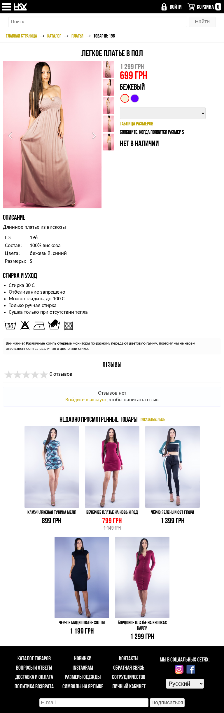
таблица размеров (136, 123)
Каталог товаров (34, 658)
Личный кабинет (129, 686)
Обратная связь (128, 667)
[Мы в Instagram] (179, 669)
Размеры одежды (83, 677)
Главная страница (21, 35)
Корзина (208, 6)
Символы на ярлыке (82, 686)
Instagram (83, 667)
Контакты (128, 658)
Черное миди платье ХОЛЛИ (82, 622)
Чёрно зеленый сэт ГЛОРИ (172, 512)
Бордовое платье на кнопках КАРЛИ (142, 625)
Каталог (54, 35)
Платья (77, 35)
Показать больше (153, 419)
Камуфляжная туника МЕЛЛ (51, 512)
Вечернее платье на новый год (112, 512)
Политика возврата (34, 686)
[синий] (134, 98)
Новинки (83, 658)
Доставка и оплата (34, 677)
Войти (176, 6)
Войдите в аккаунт (85, 400)
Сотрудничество (128, 677)
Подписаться (167, 702)
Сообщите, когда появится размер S (152, 132)
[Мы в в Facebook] (190, 669)
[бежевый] (124, 98)
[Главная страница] (20, 6)
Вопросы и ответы (34, 667)
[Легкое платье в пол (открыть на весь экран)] (52, 134)
